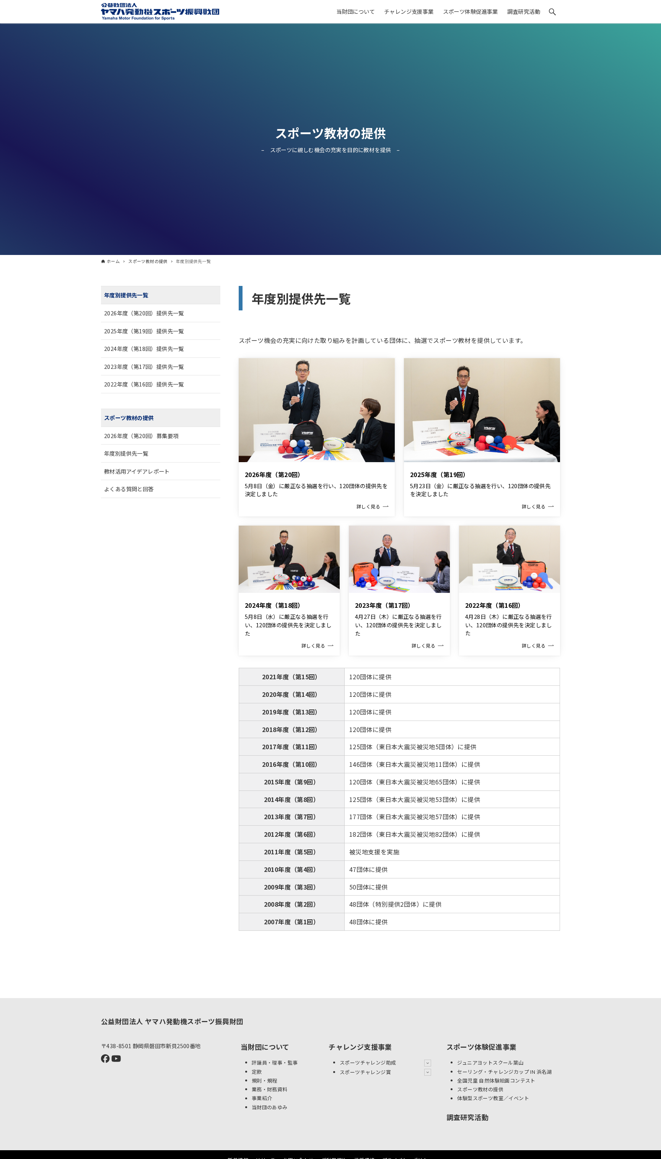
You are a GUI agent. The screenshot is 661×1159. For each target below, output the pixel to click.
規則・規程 (264, 1080)
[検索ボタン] (552, 11)
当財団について (265, 1047)
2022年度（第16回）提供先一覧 (144, 384)
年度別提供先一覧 (126, 295)
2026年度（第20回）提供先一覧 (144, 313)
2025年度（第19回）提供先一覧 (144, 330)
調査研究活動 (467, 1117)
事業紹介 (262, 1098)
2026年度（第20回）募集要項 (141, 435)
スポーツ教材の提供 (330, 132)
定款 (257, 1071)
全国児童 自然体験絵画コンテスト (496, 1080)
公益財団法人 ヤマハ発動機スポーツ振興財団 (172, 1021)
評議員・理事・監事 (275, 1062)
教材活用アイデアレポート (137, 471)
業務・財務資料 (270, 1089)
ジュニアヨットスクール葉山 (490, 1062)
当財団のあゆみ (270, 1107)
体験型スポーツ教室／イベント (493, 1098)
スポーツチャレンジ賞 (365, 1072)
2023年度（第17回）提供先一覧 (144, 366)
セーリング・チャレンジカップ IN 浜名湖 (504, 1071)
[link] (317, 437)
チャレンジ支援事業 (360, 1047)
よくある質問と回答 (129, 489)
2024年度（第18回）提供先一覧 (144, 348)
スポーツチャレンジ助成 (368, 1062)
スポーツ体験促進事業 (481, 1047)
